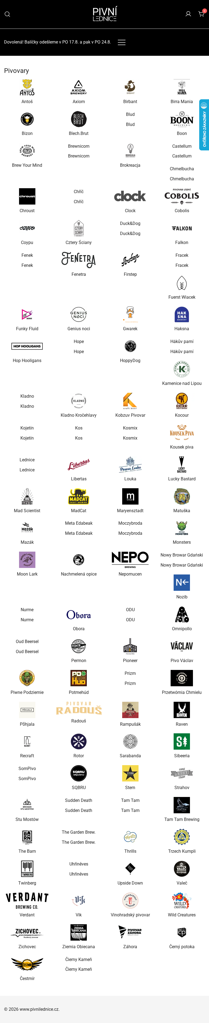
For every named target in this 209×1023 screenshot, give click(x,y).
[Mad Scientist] (27, 496)
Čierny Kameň (78, 959)
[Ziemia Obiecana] (79, 932)
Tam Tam (130, 800)
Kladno (27, 396)
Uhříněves (78, 864)
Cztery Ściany (79, 242)
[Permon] (79, 646)
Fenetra (79, 274)
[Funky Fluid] (27, 314)
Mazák (27, 542)
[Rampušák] (130, 710)
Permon (78, 660)
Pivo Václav (182, 660)
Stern (130, 787)
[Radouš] (79, 708)
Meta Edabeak (79, 523)
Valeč (182, 883)
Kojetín (27, 428)
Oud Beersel (27, 641)
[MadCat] (79, 496)
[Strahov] (182, 773)
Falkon (181, 242)
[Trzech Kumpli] (182, 837)
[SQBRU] (79, 773)
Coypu (27, 242)
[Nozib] (182, 582)
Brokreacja (130, 165)
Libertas (79, 478)
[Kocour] (182, 401)
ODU (130, 609)
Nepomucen (130, 574)
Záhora (130, 946)
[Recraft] (27, 741)
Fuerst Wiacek (181, 297)
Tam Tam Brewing (181, 819)
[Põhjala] (27, 710)
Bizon (27, 133)
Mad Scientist (27, 510)
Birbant (130, 101)
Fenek (27, 255)
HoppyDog (130, 360)
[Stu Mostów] (27, 805)
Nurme (27, 609)
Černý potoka (182, 946)
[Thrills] (130, 837)
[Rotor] (79, 741)
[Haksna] (182, 314)
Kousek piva (181, 447)
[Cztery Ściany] (79, 228)
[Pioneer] (130, 646)
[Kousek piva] (182, 433)
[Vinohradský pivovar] (130, 900)
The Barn (27, 851)
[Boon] (182, 119)
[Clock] (130, 196)
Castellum (182, 146)
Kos (78, 428)
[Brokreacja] (130, 151)
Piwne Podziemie (27, 692)
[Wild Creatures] (182, 900)
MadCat (78, 510)
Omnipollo (182, 628)
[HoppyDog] (130, 346)
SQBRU (79, 787)
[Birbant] (130, 87)
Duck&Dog (130, 223)
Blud (130, 114)
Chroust (27, 210)
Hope (79, 341)
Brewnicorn (79, 146)
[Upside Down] (130, 869)
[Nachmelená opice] (79, 560)
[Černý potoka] (182, 932)
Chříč (79, 191)
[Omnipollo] (182, 614)
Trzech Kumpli (182, 851)
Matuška (181, 510)
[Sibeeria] (182, 741)
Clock (130, 210)
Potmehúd (79, 692)
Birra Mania (182, 101)
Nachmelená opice (79, 574)
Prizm (130, 673)
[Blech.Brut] (79, 119)
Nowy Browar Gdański (182, 555)
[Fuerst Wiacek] (182, 283)
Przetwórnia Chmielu (182, 692)
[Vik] (79, 900)
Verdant (27, 914)
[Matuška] (182, 496)
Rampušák (130, 724)
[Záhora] (130, 932)
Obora (79, 628)
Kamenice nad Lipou (182, 383)
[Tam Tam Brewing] (182, 805)
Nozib (182, 596)
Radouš (78, 721)
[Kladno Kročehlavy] (79, 401)
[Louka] (130, 464)
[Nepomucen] (130, 560)
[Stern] (130, 773)
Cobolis (182, 210)
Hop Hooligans (27, 360)
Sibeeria (182, 755)
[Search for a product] (7, 14)
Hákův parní (181, 341)
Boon (182, 133)
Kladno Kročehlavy (79, 415)
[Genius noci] (79, 314)
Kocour (182, 415)
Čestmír (27, 978)
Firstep (130, 274)
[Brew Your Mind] (27, 151)
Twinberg (27, 883)
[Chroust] (27, 196)
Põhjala (27, 724)
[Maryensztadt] (130, 496)
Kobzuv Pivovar (130, 415)
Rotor (78, 755)
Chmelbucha (182, 168)
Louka (130, 478)
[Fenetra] (79, 260)
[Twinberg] (27, 869)
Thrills (130, 851)
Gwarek (130, 328)
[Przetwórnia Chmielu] (182, 678)
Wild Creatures (182, 914)
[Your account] (188, 14)
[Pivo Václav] (182, 646)
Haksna (181, 328)
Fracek (182, 255)
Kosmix (130, 428)
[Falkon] (182, 228)
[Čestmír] (27, 964)
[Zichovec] (27, 932)
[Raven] (182, 710)
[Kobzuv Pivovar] (130, 401)
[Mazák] (27, 528)
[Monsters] (182, 528)
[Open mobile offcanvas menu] (121, 42)
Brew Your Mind (27, 165)
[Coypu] (27, 228)
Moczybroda (130, 523)
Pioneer (130, 660)
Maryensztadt (130, 510)
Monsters (182, 542)
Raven (182, 724)
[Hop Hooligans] (27, 346)
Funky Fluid (27, 328)
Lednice (27, 459)
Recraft (27, 755)
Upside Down (130, 883)
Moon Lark (27, 574)
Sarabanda (130, 755)
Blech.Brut (78, 133)
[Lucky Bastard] (182, 464)
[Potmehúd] (79, 678)
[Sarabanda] (130, 741)
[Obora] (79, 614)
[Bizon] (27, 119)
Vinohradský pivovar (130, 914)
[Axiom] (79, 87)
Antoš (27, 101)
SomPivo (27, 768)
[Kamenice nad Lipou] (182, 369)
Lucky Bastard (182, 478)
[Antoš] (27, 87)
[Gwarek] (130, 314)
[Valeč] (182, 869)
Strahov (181, 787)
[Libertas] (79, 464)
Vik (79, 914)
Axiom (79, 101)
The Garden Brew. (79, 832)
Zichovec (27, 946)
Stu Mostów (27, 819)
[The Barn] (27, 837)
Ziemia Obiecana (78, 946)
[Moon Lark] (27, 560)
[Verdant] (27, 900)
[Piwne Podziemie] (27, 678)
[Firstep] (130, 260)
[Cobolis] (182, 196)
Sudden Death (78, 800)
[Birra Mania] (182, 87)
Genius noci (78, 328)
